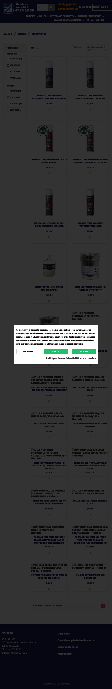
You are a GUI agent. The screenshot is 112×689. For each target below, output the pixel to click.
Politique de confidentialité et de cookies (71, 358)
